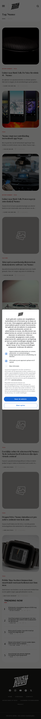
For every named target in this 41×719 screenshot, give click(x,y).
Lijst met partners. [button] (16, 380)
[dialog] (20, 359)
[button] (20, 366)
